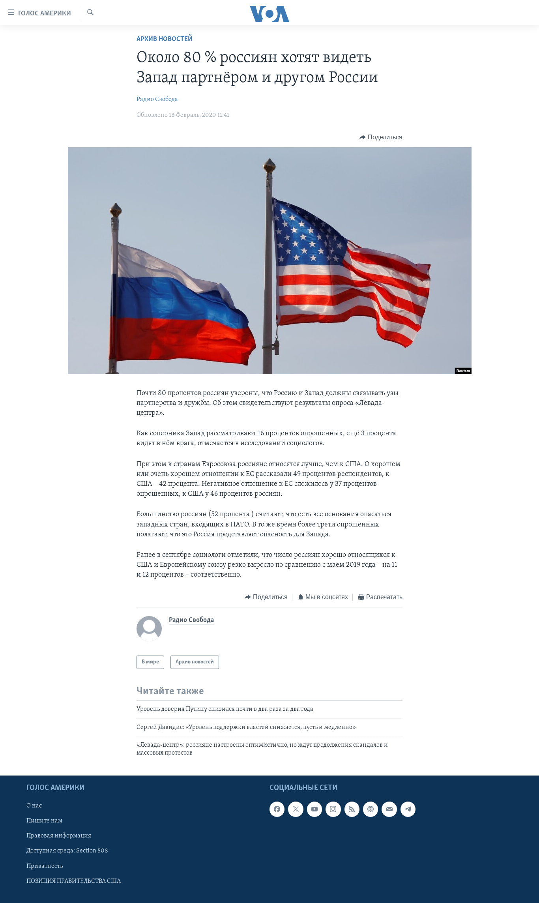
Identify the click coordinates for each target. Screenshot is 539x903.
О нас (34, 806)
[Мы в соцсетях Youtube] (314, 809)
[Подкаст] (370, 809)
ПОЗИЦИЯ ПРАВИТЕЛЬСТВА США (73, 881)
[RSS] (351, 809)
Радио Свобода (157, 99)
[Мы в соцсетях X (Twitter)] (295, 809)
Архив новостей (165, 39)
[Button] (380, 137)
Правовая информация (58, 836)
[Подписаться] (389, 809)
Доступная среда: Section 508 (67, 851)
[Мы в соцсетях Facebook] (277, 809)
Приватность (44, 866)
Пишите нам (44, 821)
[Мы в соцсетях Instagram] (333, 809)
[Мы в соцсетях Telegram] (408, 809)
